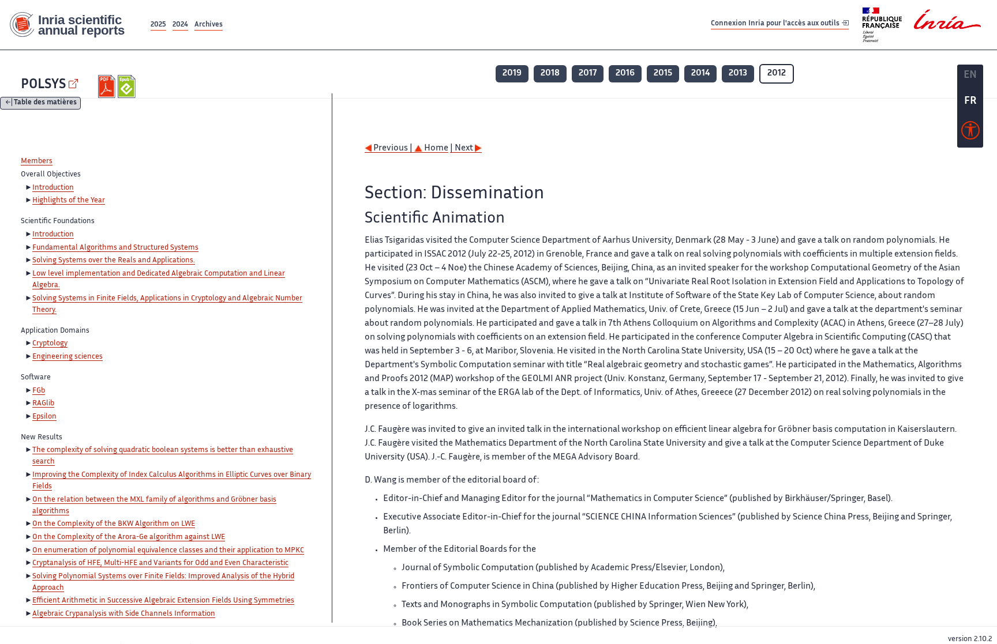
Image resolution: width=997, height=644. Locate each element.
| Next (462, 148)
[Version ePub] (128, 86)
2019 (512, 73)
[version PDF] (108, 86)
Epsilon (44, 416)
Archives (208, 25)
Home (435, 148)
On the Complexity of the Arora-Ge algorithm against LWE (128, 537)
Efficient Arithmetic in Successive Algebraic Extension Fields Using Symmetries (163, 600)
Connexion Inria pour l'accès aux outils (776, 24)
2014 (700, 73)
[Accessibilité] (970, 133)
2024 (180, 25)
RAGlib (43, 403)
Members (37, 161)
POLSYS (43, 85)
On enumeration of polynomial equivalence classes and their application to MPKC (168, 550)
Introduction (53, 187)
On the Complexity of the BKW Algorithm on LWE (113, 524)
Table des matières (45, 103)
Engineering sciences (67, 356)
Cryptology (50, 343)
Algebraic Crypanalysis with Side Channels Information (123, 614)
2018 (550, 73)
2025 (158, 25)
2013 (738, 73)
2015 (663, 73)
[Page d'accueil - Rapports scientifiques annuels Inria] (74, 25)
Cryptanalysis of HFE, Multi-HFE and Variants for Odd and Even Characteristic (160, 563)
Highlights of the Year (68, 200)
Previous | (393, 148)
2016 (625, 73)
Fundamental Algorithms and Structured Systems (115, 247)
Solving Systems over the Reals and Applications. (113, 260)
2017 (588, 73)
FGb (38, 390)
